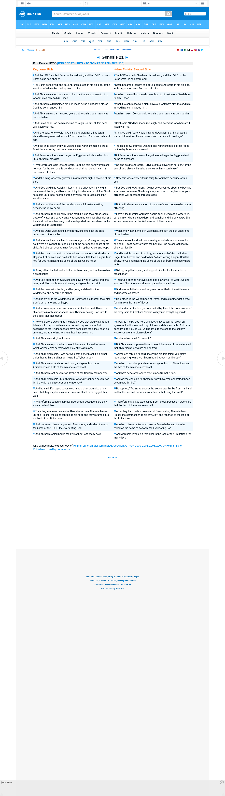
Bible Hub (112, 458)
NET (103, 63)
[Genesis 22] (221, 365)
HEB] (121, 63)
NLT (114, 63)
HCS (80, 63)
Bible (23, 50)
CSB (67, 63)
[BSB (60, 63)
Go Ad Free (7, 782)
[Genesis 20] (4, 365)
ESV (73, 63)
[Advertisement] (112, 524)
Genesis (30, 50)
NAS (97, 63)
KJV (86, 63)
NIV (109, 63)
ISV (91, 63)
